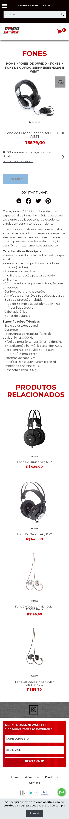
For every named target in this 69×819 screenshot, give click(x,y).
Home (10, 63)
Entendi (34, 813)
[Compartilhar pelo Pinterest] (48, 201)
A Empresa (32, 777)
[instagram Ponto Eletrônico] (33, 709)
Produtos (51, 777)
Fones (55, 63)
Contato (34, 782)
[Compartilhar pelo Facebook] (28, 201)
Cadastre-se (28, 5)
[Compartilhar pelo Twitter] (38, 201)
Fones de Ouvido (33, 63)
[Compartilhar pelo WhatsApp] (19, 201)
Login (45, 5)
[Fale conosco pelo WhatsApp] (61, 792)
